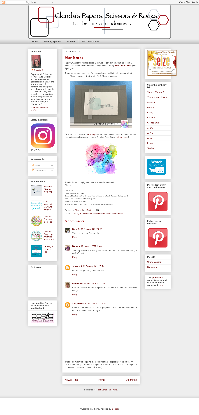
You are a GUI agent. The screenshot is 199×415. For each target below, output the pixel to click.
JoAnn (150, 133)
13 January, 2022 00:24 (94, 283)
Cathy (150, 112)
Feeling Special (52, 41)
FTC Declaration (90, 41)
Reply (74, 237)
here (162, 285)
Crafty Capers (154, 262)
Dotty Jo (76, 229)
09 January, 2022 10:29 (91, 229)
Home (35, 41)
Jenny (150, 128)
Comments (40, 170)
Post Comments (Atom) (107, 390)
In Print (71, 41)
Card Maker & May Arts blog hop (48, 205)
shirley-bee (77, 283)
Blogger (115, 409)
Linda (150, 143)
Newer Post (71, 380)
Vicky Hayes (122, 137)
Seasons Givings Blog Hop (48, 189)
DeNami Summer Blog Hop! (48, 219)
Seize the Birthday (123, 65)
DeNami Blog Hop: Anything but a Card (49, 235)
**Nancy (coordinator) (157, 97)
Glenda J (38, 70)
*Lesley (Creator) (155, 92)
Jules (149, 138)
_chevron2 (77, 266)
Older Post (131, 380)
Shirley (150, 148)
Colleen (151, 117)
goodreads (157, 277)
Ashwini (151, 102)
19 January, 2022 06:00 (95, 303)
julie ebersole (99, 213)
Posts (37, 165)
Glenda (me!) (153, 122)
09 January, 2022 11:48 (91, 246)
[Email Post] (97, 210)
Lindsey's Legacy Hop (48, 249)
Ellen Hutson (86, 213)
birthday (75, 213)
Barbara (76, 246)
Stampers (152, 267)
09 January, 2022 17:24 (93, 266)
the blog (91, 134)
